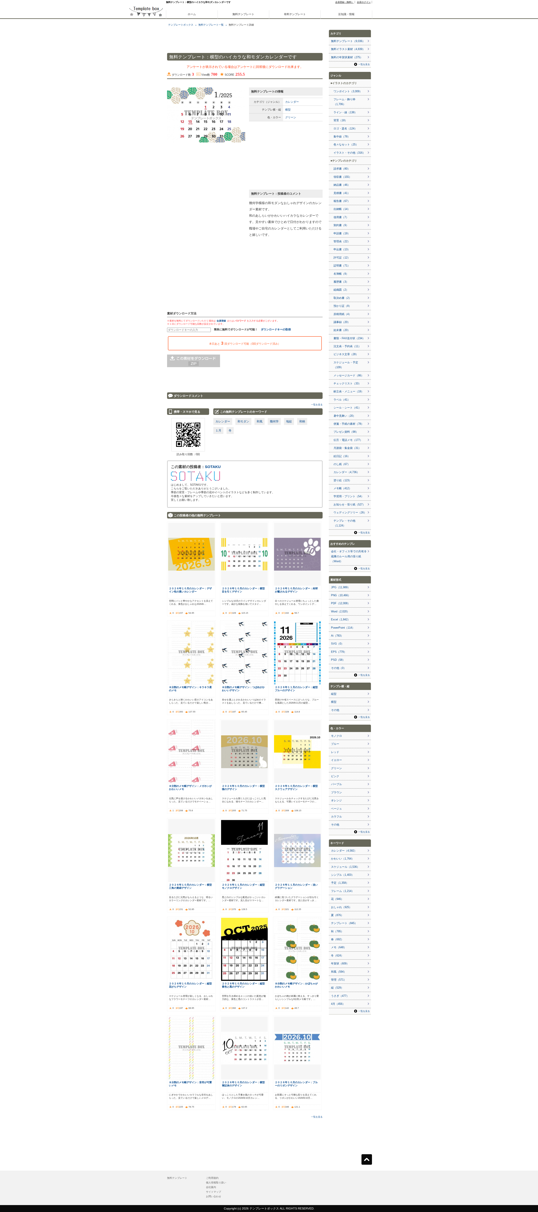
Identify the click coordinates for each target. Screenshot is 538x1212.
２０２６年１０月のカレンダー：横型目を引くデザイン (243, 590)
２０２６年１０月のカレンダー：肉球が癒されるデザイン (296, 590)
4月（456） (338, 1003)
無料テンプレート (243, 14)
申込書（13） (342, 249)
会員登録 (221, 320)
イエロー (336, 760)
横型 (288, 109)
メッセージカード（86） (349, 375)
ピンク (335, 776)
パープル (336, 784)
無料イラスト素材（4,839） (348, 49)
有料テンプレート (295, 14)
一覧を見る (317, 404)
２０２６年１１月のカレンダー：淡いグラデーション (296, 886)
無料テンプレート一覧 (211, 24)
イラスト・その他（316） (349, 152)
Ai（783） (337, 635)
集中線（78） (342, 136)
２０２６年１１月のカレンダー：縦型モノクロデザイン (243, 886)
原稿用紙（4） (342, 314)
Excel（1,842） (340, 619)
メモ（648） (338, 947)
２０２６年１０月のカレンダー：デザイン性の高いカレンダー (190, 590)
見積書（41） (342, 193)
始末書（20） (342, 330)
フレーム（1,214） (342, 891)
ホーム (192, 14)
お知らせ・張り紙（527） (349, 504)
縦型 (333, 693)
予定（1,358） (340, 882)
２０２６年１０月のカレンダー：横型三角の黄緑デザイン (190, 886)
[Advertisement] (146, 147)
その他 (335, 710)
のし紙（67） (342, 464)
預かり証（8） (342, 305)
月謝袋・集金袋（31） (347, 448)
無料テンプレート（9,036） (348, 41)
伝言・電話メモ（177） (348, 440)
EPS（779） (339, 651)
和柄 (302, 421)
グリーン (290, 117)
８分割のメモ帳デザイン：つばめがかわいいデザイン (243, 689)
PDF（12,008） (340, 603)
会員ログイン (364, 2)
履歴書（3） (341, 281)
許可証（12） (342, 257)
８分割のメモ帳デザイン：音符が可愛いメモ (190, 1084)
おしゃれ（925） (341, 907)
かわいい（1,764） (342, 858)
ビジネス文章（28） (346, 354)
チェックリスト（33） (347, 383)
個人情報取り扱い (216, 1182)
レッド (335, 752)
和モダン (243, 421)
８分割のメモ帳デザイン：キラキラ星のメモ (190, 689)
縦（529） (337, 987)
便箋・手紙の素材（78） (349, 423)
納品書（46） (342, 184)
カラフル (336, 816)
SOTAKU (213, 467)
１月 (218, 430)
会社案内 (211, 1187)
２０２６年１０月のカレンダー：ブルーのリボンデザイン (296, 1084)
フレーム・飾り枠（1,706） (344, 102)
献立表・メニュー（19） (349, 391)
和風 (259, 421)
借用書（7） (341, 217)
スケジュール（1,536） (345, 866)
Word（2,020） (340, 611)
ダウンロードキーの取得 (276, 329)
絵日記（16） (342, 456)
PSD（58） (338, 659)
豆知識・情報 (346, 14)
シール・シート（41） (347, 407)
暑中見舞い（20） (345, 415)
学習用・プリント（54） (349, 496)
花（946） (337, 899)
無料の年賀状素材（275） (347, 57)
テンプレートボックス (180, 24)
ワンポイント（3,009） (348, 91)
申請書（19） (342, 233)
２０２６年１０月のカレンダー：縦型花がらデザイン (190, 985)
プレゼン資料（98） (346, 431)
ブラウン (336, 792)
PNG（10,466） (341, 595)
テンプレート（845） (344, 923)
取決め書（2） (342, 297)
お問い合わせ (213, 1196)
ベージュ (336, 808)
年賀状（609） (340, 963)
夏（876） (337, 915)
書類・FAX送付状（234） (349, 338)
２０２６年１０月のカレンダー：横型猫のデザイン (243, 787)
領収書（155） (343, 176)
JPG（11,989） (340, 587)
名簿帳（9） (341, 273)
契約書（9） (341, 225)
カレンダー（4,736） (346, 472)
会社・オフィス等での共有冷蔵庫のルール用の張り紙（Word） (349, 556)
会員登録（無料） (344, 2)
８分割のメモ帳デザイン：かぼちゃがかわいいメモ (296, 985)
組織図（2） (341, 289)
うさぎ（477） (340, 995)
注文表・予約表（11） (347, 346)
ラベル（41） (342, 399)
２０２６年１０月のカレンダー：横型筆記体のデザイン (243, 1084)
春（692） (337, 939)
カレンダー (292, 101)
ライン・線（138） (345, 112)
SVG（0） (337, 643)
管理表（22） (342, 241)
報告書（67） (342, 201)
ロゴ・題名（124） (345, 128)
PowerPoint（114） (343, 627)
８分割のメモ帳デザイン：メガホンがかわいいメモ (190, 787)
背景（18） (340, 120)
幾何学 (274, 421)
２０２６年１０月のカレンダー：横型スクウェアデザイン (296, 787)
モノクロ (336, 735)
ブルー (335, 743)
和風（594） (338, 971)
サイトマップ (213, 1191)
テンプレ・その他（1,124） (344, 523)
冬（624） (337, 955)
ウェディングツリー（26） (350, 512)
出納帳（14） (342, 209)
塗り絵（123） (343, 480)
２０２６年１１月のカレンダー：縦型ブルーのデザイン (296, 689)
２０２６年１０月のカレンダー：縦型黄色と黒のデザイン (243, 985)
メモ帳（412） (343, 488)
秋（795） (337, 931)
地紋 (289, 421)
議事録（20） (342, 322)
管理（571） (338, 979)
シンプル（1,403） (342, 874)
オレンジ (336, 800)
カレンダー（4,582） (344, 850)
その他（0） (338, 668)
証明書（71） (342, 265)
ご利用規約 (212, 1177)
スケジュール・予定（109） (346, 365)
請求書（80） (342, 168)
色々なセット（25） (346, 144)
